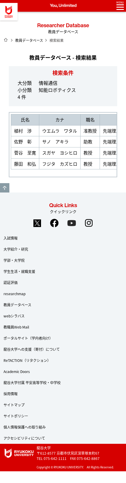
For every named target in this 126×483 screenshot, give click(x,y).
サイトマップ (14, 404)
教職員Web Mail (16, 326)
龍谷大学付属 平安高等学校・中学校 (32, 382)
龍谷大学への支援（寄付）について (32, 349)
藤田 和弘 (25, 164)
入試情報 (11, 238)
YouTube (71, 223)
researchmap (14, 293)
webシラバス (14, 315)
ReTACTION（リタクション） (27, 360)
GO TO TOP (4, 187)
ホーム (6, 40)
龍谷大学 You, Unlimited (9, 11)
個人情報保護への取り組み (25, 426)
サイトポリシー (16, 415)
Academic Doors (17, 371)
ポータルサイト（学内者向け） (28, 338)
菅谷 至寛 (25, 152)
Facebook (54, 223)
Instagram (89, 223)
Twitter (37, 223)
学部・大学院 (14, 260)
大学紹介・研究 (16, 249)
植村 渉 (23, 131)
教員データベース (29, 40)
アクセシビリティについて (24, 438)
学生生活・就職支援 (19, 271)
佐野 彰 (23, 141)
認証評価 (11, 282)
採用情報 (11, 393)
